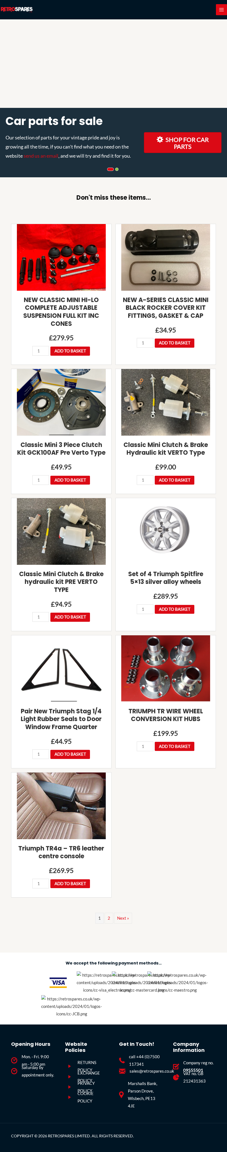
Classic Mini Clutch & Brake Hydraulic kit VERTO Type (165, 449)
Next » (123, 918)
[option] (113, 98)
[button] (61, 283)
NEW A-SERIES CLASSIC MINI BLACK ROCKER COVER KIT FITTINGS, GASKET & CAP (165, 308)
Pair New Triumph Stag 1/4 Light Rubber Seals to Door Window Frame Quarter (61, 719)
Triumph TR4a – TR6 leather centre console (61, 852)
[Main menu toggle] (221, 9)
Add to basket (70, 351)
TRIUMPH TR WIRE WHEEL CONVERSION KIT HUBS (165, 715)
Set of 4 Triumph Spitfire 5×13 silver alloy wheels (165, 578)
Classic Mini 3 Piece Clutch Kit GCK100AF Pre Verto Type (61, 449)
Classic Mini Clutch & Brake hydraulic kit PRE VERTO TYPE (61, 582)
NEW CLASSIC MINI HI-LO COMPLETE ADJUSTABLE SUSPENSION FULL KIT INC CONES (61, 312)
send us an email (41, 156)
